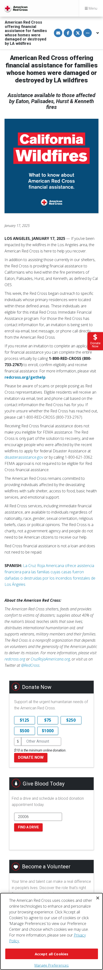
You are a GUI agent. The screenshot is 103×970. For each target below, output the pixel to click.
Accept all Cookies (52, 953)
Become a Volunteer (46, 867)
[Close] (97, 898)
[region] (51, 931)
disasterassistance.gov (24, 457)
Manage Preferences (51, 965)
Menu (92, 8)
